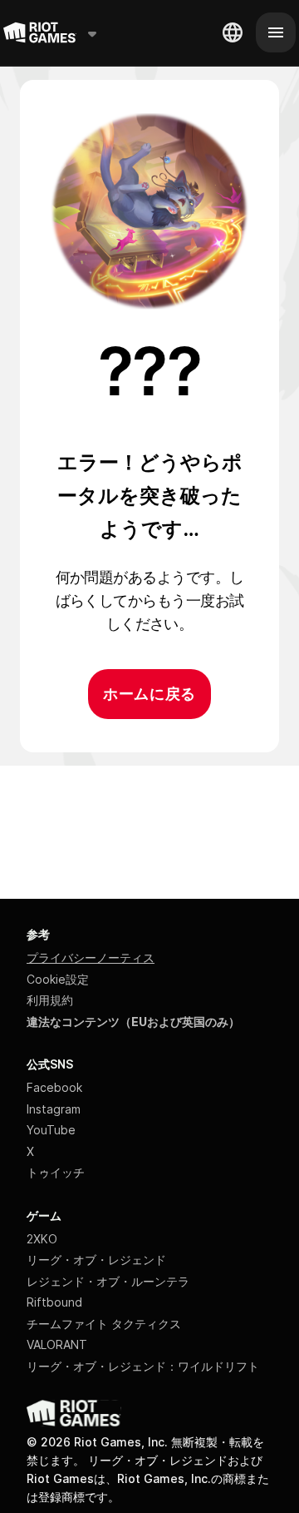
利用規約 (50, 1000)
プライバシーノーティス (90, 957)
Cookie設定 (58, 979)
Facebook (54, 1087)
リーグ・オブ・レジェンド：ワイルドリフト (143, 1366)
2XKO (42, 1239)
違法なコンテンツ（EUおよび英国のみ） (133, 1021)
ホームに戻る (149, 693)
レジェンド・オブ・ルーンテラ (108, 1281)
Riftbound (54, 1302)
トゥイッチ (56, 1172)
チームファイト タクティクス (104, 1324)
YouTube (51, 1130)
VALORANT (57, 1344)
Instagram (54, 1109)
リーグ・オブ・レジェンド (96, 1260)
